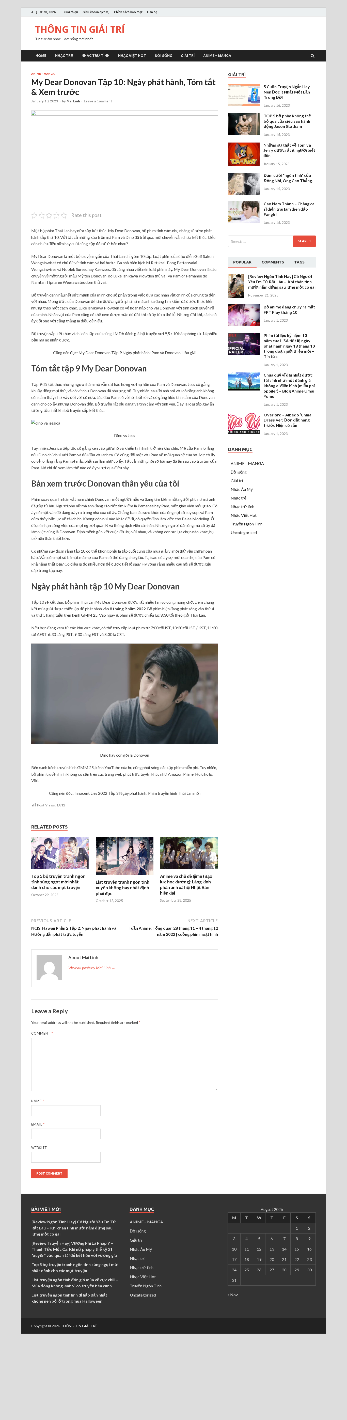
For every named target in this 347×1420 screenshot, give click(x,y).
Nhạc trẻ (64, 56)
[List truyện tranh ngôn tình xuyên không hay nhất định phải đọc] (125, 876)
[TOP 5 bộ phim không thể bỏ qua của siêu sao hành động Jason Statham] (244, 133)
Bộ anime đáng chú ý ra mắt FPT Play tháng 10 (289, 309)
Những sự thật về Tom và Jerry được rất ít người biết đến (289, 150)
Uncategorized (244, 532)
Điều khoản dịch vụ (96, 12)
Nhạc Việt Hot (132, 56)
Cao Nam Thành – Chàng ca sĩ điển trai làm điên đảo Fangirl (289, 209)
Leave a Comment (98, 101)
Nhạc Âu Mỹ (242, 489)
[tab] (242, 262)
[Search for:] (272, 241)
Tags (299, 262)
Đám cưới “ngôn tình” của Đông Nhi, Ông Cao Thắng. (288, 178)
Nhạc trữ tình (95, 56)
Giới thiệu (71, 12)
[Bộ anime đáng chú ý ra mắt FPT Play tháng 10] (244, 324)
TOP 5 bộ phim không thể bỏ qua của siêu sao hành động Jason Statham (287, 121)
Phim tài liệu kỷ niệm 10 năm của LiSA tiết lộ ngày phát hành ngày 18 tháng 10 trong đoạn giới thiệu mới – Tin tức (289, 346)
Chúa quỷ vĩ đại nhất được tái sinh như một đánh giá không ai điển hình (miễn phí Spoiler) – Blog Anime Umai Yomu (289, 385)
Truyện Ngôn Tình (246, 523)
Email (38, 1124)
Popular (242, 262)
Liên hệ (152, 12)
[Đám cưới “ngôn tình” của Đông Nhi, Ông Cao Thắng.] (244, 193)
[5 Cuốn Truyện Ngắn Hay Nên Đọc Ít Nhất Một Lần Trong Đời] (244, 104)
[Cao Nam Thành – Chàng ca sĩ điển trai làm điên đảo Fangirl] (244, 221)
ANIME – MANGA (217, 56)
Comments (273, 262)
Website (39, 1148)
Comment (42, 1033)
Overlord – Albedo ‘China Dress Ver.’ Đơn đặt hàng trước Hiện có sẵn (287, 420)
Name (37, 1101)
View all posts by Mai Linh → (91, 967)
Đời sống (163, 56)
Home (41, 56)
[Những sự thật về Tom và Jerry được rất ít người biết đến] (244, 164)
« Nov (233, 1294)
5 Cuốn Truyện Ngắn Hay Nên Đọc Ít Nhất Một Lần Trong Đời (287, 92)
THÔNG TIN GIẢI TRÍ (80, 29)
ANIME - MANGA (43, 73)
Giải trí (188, 56)
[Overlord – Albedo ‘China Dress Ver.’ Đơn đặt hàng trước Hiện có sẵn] (244, 432)
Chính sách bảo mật (128, 12)
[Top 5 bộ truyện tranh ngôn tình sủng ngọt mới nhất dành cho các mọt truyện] (60, 870)
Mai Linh (73, 101)
